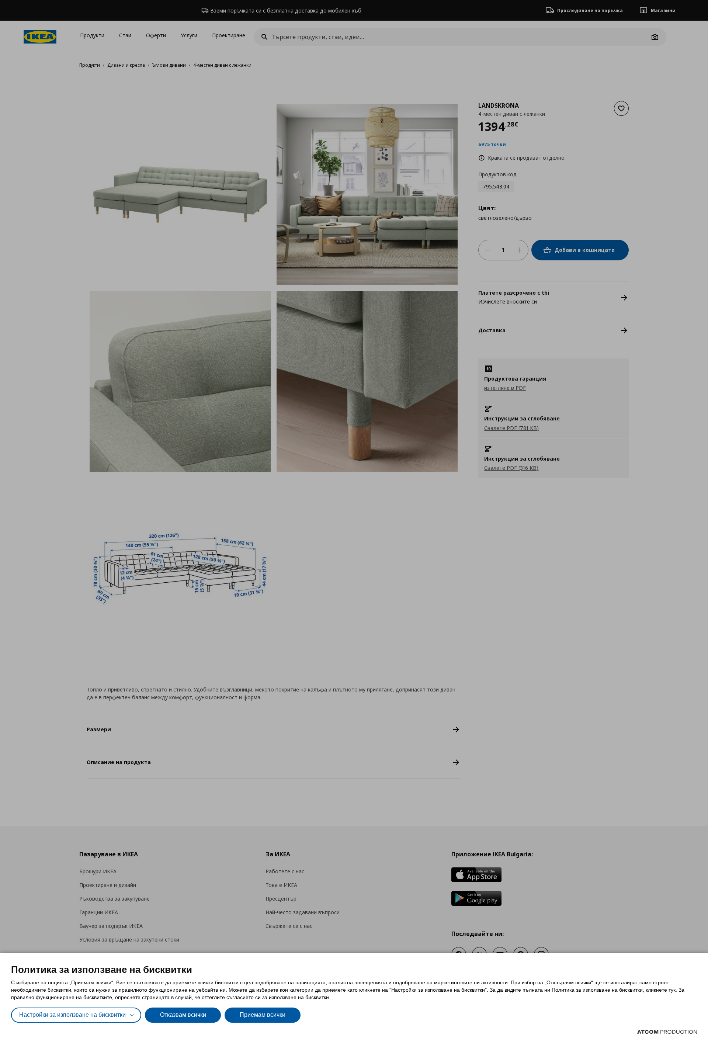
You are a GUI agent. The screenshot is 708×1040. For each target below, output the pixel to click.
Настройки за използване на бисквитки (72, 1015)
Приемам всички (262, 1015)
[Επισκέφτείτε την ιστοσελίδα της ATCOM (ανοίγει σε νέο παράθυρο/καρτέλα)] (667, 1031)
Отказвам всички (183, 1015)
